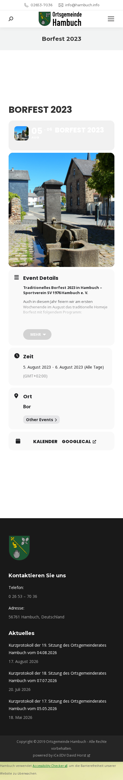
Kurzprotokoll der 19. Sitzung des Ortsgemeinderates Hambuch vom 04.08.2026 (57, 648)
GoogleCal (76, 441)
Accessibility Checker (48, 766)
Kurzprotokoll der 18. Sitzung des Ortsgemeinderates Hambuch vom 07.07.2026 (57, 676)
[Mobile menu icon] (111, 18)
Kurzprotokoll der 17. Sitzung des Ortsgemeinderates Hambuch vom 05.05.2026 (57, 704)
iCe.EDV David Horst (69, 755)
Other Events (39, 419)
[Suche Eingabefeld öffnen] (11, 19)
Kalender (45, 441)
